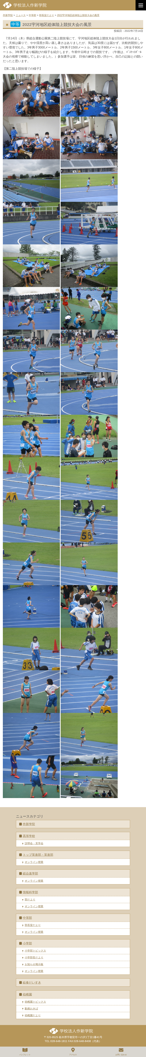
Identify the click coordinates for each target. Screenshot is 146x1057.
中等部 (27, 917)
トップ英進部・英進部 (38, 854)
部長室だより (33, 925)
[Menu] (141, 5)
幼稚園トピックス (35, 1001)
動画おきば (31, 1008)
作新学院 (29, 824)
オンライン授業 (34, 862)
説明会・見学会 (34, 843)
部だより (30, 899)
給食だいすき (32, 982)
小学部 (27, 943)
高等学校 (29, 836)
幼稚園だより (33, 1015)
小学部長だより (34, 957)
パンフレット (25, 1055)
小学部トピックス (35, 950)
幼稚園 (27, 994)
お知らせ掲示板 (34, 964)
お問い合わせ (121, 1055)
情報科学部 (30, 892)
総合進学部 (30, 873)
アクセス (73, 1055)
